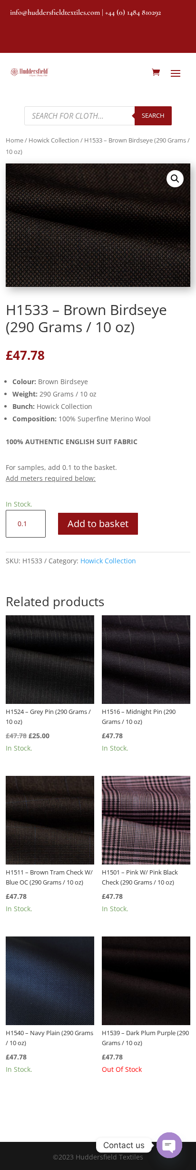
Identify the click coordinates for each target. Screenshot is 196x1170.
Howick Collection (54, 140)
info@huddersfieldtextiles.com (55, 12)
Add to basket (98, 523)
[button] (175, 178)
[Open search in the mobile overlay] (98, 115)
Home (14, 140)
